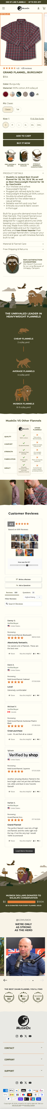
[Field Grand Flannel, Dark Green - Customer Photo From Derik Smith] (24, 537)
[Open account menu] (38, 8)
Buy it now (23, 143)
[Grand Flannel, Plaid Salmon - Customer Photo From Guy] (15, 537)
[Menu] (3, 8)
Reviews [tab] (9, 592)
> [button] (24, 850)
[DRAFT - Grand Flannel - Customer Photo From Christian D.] (24, 545)
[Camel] (25, 94)
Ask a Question (24, 585)
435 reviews (26, 68)
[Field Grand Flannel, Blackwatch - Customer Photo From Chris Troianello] (34, 545)
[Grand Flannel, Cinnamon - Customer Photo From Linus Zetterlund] (15, 545)
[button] (34, 654)
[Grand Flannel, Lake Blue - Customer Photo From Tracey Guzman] (29, 552)
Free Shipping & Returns (15, 249)
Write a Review (25, 579)
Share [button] (13, 654)
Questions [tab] (27, 592)
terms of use (16, 1105)
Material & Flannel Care (14, 244)
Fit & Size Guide (37, 118)
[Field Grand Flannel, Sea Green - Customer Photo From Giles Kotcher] (20, 552)
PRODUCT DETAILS (13, 173)
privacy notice (29, 1105)
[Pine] (18, 94)
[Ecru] (12, 94)
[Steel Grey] (31, 94)
